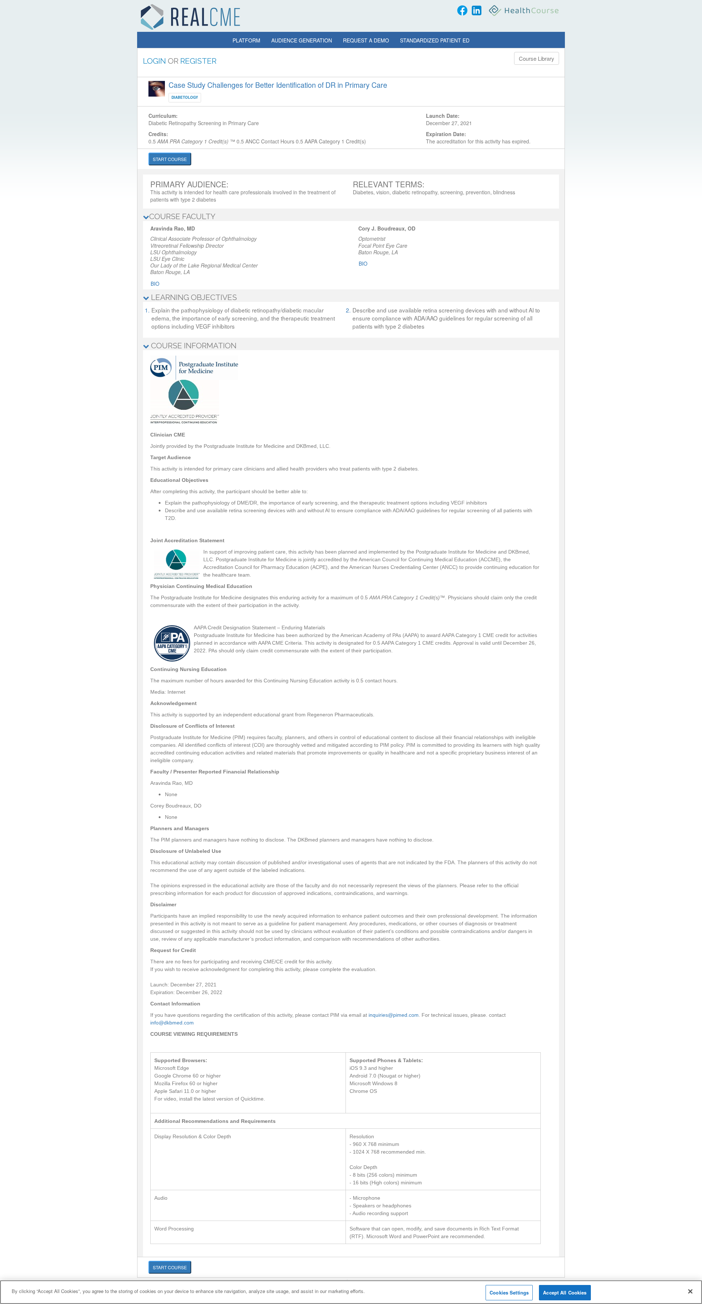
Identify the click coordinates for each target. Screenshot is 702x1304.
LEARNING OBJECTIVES (193, 297)
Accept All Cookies (564, 1292)
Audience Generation (301, 40)
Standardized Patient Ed (434, 40)
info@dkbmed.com (172, 1023)
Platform (246, 40)
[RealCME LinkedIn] (476, 10)
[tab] (351, 216)
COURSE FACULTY (182, 216)
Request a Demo (366, 40)
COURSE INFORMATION (193, 345)
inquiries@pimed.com (394, 1015)
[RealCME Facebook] (462, 10)
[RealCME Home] (190, 16)
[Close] (690, 1291)
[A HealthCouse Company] (524, 10)
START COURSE (170, 159)
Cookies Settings (509, 1292)
